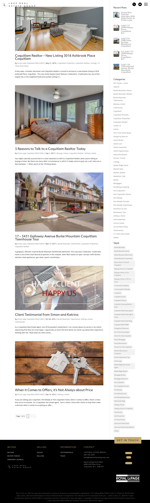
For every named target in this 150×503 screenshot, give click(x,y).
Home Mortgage (119, 340)
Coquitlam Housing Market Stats (123, 305)
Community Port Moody (122, 289)
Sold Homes (118, 412)
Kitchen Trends (119, 158)
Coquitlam (117, 111)
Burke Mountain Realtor (122, 94)
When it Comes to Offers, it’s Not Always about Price (54, 390)
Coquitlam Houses (120, 300)
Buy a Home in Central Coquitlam (121, 263)
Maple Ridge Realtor (121, 371)
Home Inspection (120, 147)
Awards (116, 87)
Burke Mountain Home (121, 251)
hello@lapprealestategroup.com (96, 457)
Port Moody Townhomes (122, 205)
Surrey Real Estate (120, 227)
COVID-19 (117, 126)
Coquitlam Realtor (82, 63)
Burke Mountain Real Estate (123, 255)
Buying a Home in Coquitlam (123, 269)
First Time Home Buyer (122, 133)
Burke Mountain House (122, 90)
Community (117, 108)
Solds (40, 452)
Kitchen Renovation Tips (122, 357)
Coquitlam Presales (121, 115)
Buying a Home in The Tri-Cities (122, 280)
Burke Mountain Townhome (123, 258)
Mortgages (117, 183)
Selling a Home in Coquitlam (123, 408)
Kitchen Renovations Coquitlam (121, 352)
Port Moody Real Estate (121, 397)
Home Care (117, 144)
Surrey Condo (118, 223)
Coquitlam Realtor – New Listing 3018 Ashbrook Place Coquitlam (55, 57)
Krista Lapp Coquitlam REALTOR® (30, 63)
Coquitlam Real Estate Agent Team (123, 315)
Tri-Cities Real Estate (121, 234)
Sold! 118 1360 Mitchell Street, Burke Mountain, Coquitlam (127, 68)
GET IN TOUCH (128, 440)
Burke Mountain (119, 247)
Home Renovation (120, 154)
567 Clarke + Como (120, 83)
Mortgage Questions (121, 379)
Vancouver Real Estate (121, 423)
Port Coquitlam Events (121, 386)
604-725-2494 (89, 455)
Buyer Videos (14, 456)
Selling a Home (90, 153)
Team (62, 456)
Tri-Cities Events (119, 420)
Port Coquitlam (119, 191)
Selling (40, 456)
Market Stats (118, 169)
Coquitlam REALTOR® (121, 325)
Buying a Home (62, 153)
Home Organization (121, 151)
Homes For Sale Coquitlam (123, 347)
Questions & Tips (120, 209)
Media (115, 180)
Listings (94, 63)
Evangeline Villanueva (121, 328)
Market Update (119, 172)
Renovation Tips (119, 212)
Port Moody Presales (121, 201)
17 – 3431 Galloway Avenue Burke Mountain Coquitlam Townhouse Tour (56, 238)
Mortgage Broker (120, 375)
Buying (11, 452)
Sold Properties (119, 219)
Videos (116, 237)
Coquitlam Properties (66, 63)
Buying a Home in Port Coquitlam (121, 274)
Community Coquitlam (121, 286)
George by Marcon (120, 136)
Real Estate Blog (119, 401)
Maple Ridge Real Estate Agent (122, 366)
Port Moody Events (120, 394)
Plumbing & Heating (121, 187)
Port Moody (117, 198)
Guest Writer (118, 140)
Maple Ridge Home (120, 165)
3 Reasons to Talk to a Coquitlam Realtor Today (50, 149)
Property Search (15, 459)
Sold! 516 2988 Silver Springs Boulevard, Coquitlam (126, 42)
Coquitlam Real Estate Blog (123, 321)
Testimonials (20, 322)
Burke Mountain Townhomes (69, 244)
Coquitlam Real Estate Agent (123, 311)
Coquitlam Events (120, 297)
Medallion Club (119, 176)
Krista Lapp (118, 361)
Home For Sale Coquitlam (122, 336)
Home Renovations (120, 343)
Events (116, 129)
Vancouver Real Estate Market (124, 427)
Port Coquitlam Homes (122, 194)
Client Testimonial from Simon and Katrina (46, 315)
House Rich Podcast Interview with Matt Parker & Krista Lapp (128, 16)
